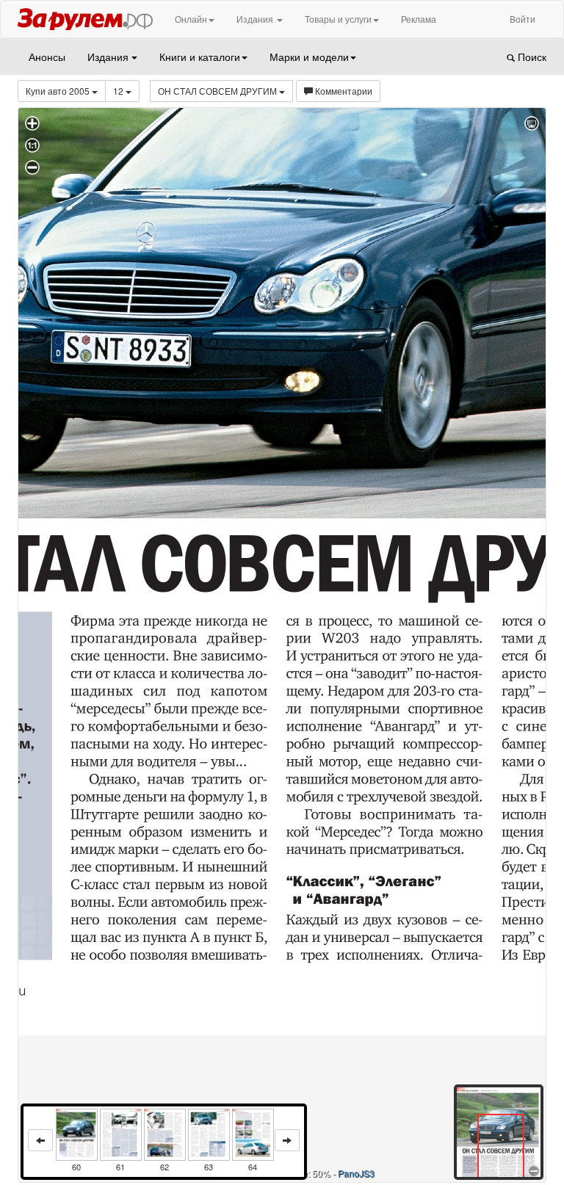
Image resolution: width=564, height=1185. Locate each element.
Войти (522, 18)
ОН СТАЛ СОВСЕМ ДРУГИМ (218, 90)
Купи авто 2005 (59, 90)
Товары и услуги (338, 18)
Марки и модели (309, 56)
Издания (255, 18)
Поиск (530, 56)
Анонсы (47, 56)
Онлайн (191, 18)
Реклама (418, 18)
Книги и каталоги (199, 56)
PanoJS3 (356, 1173)
